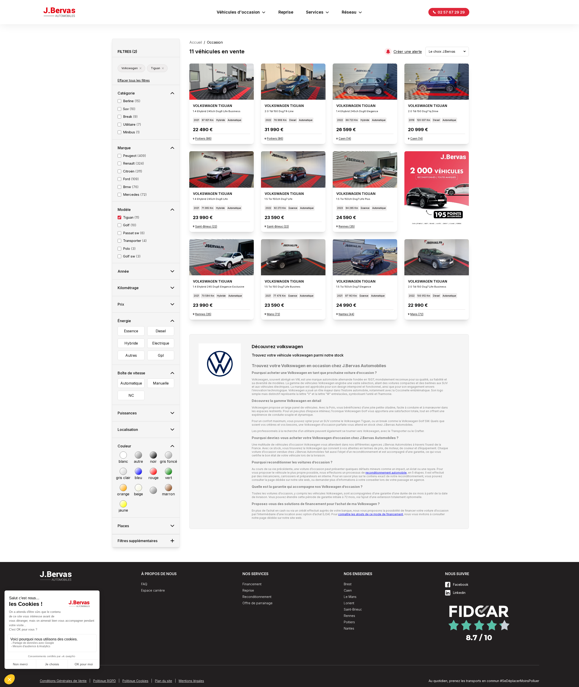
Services (314, 12)
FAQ (144, 584)
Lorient (349, 603)
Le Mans (350, 597)
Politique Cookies (135, 681)
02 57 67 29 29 (451, 12)
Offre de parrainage (257, 603)
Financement (251, 584)
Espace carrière (153, 590)
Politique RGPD (104, 681)
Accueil (195, 42)
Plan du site (163, 681)
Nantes (349, 628)
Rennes (349, 616)
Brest (347, 584)
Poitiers (349, 622)
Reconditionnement (256, 597)
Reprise (285, 12)
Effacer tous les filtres (134, 80)
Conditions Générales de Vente (63, 681)
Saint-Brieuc (353, 609)
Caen (348, 590)
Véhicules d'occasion (238, 12)
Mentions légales (191, 681)
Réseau (349, 12)
